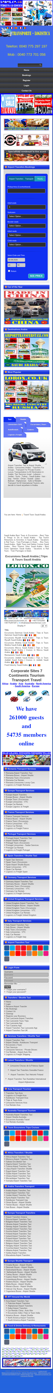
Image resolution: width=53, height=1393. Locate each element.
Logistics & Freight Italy (16, 937)
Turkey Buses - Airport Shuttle (19, 1274)
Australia (29, 683)
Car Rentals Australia (15, 1122)
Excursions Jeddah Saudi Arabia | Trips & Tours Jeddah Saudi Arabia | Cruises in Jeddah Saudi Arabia (27, 660)
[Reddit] (18, 953)
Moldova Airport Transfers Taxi (19, 1241)
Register (26, 80)
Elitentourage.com (44, 1373)
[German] (20, 1351)
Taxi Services (12, 1047)
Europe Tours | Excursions (17, 799)
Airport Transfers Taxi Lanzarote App (21, 1028)
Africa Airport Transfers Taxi (18, 1157)
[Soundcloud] (29, 948)
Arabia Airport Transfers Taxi (18, 1190)
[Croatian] (34, 1348)
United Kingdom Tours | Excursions (21, 908)
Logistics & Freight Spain (17, 872)
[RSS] (35, 953)
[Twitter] (12, 948)
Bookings (26, 75)
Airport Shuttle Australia (16, 1117)
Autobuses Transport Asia (17, 1098)
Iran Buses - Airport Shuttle (17, 1207)
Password (8, 978)
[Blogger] (12, 953)
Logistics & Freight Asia (16, 1095)
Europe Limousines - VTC (17, 802)
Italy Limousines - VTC (16, 932)
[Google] (18, 948)
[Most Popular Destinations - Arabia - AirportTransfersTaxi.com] (26, 350)
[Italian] (40, 1351)
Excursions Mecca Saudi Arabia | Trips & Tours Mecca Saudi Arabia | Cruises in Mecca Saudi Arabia (27, 650)
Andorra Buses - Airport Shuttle (19, 1282)
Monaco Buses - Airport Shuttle (19, 1286)
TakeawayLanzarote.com (42, 1374)
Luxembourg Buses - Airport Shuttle (21, 1279)
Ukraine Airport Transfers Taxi (18, 1224)
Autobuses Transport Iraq (17, 1200)
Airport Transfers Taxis (29, 1373)
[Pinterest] (40, 948)
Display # (21, 626)
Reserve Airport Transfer (16, 1006)
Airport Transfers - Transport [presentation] (21, 179)
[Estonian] (4, 1351)
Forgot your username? (16, 989)
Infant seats (12, 231)
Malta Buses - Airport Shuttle (18, 1284)
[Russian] (37, 1353)
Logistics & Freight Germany (18, 893)
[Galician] (11, 1351)
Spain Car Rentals (13, 869)
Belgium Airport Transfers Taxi (19, 1243)
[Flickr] (46, 953)
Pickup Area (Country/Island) (19, 187)
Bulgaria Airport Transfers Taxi (19, 1222)
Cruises (30, 430)
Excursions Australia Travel (17, 1119)
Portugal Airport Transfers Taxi (19, 838)
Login (26, 85)
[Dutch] (47, 1348)
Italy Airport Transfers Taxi (17, 925)
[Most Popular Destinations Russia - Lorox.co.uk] (26, 392)
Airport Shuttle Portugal (16, 840)
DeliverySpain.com (27, 1374)
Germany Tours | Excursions (18, 886)
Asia (21, 683)
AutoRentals (13, 430)
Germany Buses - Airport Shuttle (20, 884)
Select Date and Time (16, 255)
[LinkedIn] (46, 948)
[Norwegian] (21, 1353)
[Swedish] (12, 1356)
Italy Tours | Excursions (16, 930)
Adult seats (12, 203)
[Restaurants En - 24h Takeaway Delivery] (26, 124)
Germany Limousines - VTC (18, 889)
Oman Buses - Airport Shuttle (18, 1202)
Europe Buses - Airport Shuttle (19, 797)
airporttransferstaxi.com (34, 618)
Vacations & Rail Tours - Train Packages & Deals (26, 541)
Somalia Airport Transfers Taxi (19, 1181)
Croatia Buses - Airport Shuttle (19, 1265)
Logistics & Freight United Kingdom (21, 915)
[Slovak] (45, 1353)
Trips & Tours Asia (14, 1100)
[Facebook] (7, 948)
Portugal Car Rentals (15, 848)
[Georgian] (15, 1351)
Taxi (9, 419)
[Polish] (25, 1353)
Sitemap (9, 1014)
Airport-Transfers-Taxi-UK (17, 1030)
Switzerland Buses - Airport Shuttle (21, 1270)
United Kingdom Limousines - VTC (20, 910)
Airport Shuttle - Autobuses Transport (22, 1042)
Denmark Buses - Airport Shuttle (20, 1267)
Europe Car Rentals (14, 804)
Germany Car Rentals (15, 891)
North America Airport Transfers (21, 1318)
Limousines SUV (15, 425)
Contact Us (27, 91)
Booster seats (13, 222)
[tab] (21, 179)
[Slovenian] (4, 1356)
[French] (8, 1351)
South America (22, 686)
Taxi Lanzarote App (14, 1023)
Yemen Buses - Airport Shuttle (19, 1205)
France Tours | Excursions (17, 821)
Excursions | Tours (38, 425)
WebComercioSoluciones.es (11, 1373)
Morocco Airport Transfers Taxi (19, 1159)
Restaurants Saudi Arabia (16, 655)
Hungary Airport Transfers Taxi (19, 1246)
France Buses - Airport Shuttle (19, 819)
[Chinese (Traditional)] (28, 1348)
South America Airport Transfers (21, 1320)
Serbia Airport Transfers (16, 1253)
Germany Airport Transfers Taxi (19, 881)
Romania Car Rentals (15, 780)
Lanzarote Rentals (27, 1376)
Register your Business (16, 1016)
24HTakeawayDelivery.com (11, 1374)
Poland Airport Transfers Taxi (18, 1238)
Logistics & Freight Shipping (18, 1054)
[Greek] (24, 1351)
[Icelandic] (32, 1351)
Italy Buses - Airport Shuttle (18, 927)
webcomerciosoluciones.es (15, 620)
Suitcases (11, 212)
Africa (5, 683)
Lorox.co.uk (43, 1371)
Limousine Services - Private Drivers (21, 1050)
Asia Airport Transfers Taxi (17, 1301)
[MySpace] (7, 959)
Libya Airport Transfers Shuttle (19, 1169)
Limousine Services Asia (16, 1103)
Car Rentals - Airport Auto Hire (19, 1052)
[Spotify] (40, 953)
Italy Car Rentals (13, 934)
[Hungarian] (28, 1351)
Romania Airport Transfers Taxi (19, 773)
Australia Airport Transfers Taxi (19, 1115)
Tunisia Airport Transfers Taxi (18, 1166)
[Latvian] (4, 1353)
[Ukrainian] (20, 1356)
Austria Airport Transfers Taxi (18, 1231)
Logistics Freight (15, 435)
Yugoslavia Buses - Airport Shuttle (20, 1291)
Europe (35, 686)
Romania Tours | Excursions (18, 778)
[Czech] (38, 1348)
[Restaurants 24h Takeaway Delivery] (27, 1362)
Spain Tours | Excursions (16, 862)
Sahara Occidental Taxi (16, 1162)
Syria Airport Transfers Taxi (17, 1198)
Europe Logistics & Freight (17, 807)
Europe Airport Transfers (16, 795)
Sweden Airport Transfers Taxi (19, 1229)
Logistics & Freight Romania (18, 785)
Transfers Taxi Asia (14, 1093)
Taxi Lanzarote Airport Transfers (19, 1018)
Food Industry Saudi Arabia (16, 665)
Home (26, 70)
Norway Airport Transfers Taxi (18, 1226)
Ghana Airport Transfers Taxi (18, 1176)
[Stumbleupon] (23, 953)
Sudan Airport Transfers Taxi (18, 1173)
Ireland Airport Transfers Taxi (18, 1236)
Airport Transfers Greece (16, 1217)
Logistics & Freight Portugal (18, 850)
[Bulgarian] (17, 1348)
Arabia (13, 683)
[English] (4, 1348)
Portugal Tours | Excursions (18, 843)
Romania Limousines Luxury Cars (20, 782)
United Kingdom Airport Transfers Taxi (22, 903)
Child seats (12, 241)
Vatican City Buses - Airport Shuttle (21, 1289)
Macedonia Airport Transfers (18, 1255)
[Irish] (36, 1351)
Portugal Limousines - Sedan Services (22, 845)
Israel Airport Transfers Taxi (18, 1193)
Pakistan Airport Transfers (19, 1303)
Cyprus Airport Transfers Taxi (18, 1277)
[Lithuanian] (7, 1353)
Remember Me (10, 984)
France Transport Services (17, 816)
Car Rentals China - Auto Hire (20, 1310)
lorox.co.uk (13, 618)
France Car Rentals (14, 826)
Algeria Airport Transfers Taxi (18, 1164)
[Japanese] (44, 1351)
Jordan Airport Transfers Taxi (18, 1195)
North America (43, 683)
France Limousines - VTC (17, 824)
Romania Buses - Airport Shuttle (19, 775)
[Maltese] (16, 1353)
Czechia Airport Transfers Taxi (19, 1248)
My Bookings (11, 1009)
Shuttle (23, 419)
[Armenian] (8, 1348)
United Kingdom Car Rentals (18, 913)
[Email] (29, 953)
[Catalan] (22, 1348)
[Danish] (42, 1348)
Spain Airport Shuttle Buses (18, 865)
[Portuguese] (29, 1353)
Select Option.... (16, 216)
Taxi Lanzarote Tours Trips (17, 1021)
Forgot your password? (16, 992)
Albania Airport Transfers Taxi (18, 1250)
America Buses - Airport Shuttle (19, 1315)
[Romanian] (33, 1353)
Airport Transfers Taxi (15, 1040)
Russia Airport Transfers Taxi (18, 1219)
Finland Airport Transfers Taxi (18, 1234)
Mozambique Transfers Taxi (18, 1178)
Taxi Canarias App (13, 1025)
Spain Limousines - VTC (16, 867)
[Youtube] (23, 948)
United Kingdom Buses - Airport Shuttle (22, 905)
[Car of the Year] (26, 307)
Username (8, 972)
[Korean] (48, 1351)
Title (7, 630)
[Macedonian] (11, 1353)
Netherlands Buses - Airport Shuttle (21, 1272)
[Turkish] (16, 1356)
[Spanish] (8, 1356)
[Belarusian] (13, 1348)
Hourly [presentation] (40, 179)
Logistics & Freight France (17, 828)
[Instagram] (35, 948)
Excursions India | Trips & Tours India (24, 1313)
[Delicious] (7, 953)
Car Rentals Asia (13, 1105)
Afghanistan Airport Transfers (20, 1306)
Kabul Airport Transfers (17, 1308)
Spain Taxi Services (14, 860)
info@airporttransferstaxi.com (33, 623)
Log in (7, 987)
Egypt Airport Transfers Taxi (18, 1171)
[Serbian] (41, 1353)
